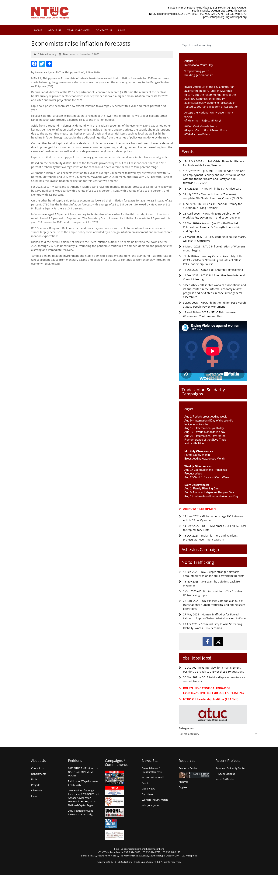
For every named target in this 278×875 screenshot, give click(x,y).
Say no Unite (114, 823)
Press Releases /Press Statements (152, 770)
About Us (54, 30)
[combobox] (213, 45)
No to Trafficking (198, 562)
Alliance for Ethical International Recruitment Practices (114, 835)
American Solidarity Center (230, 768)
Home (38, 30)
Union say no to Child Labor (114, 812)
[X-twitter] (218, 641)
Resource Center (188, 768)
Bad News (147, 794)
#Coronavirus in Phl (153, 777)
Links (122, 30)
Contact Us (104, 30)
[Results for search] (213, 52)
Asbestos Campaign (200, 549)
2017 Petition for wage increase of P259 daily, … (81, 812)
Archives (183, 781)
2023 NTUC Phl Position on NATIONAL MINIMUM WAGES (83, 771)
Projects (35, 785)
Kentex (114, 790)
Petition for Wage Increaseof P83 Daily (83, 783)
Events (188, 151)
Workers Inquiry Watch (155, 799)
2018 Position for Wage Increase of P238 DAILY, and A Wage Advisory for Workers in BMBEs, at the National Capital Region (83, 798)
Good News (148, 788)
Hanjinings (114, 777)
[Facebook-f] (207, 641)
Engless (183, 787)
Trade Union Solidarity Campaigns (203, 392)
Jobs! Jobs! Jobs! (196, 658)
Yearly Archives (78, 30)
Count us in (114, 801)
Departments (38, 773)
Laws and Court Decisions (194, 775)
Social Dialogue (226, 773)
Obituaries (37, 790)
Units (34, 779)
